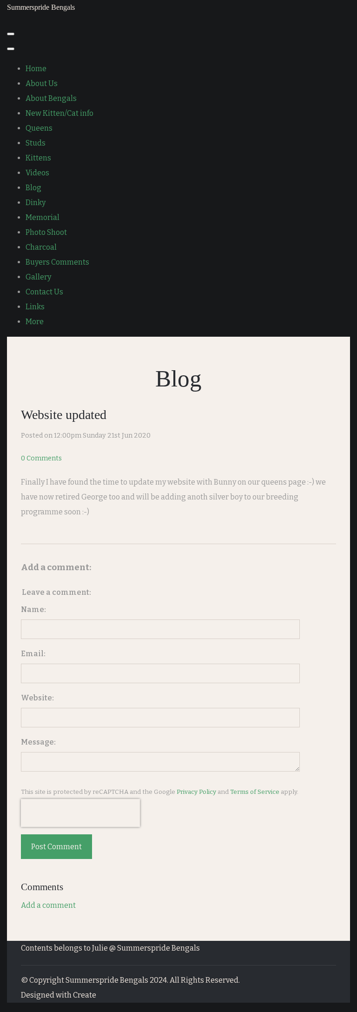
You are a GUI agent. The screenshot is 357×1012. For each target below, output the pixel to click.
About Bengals (51, 98)
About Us (42, 83)
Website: (37, 697)
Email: (33, 653)
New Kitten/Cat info (59, 113)
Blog (33, 187)
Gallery (38, 277)
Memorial (43, 217)
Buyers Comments (57, 262)
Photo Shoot (46, 232)
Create (84, 995)
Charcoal (41, 247)
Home (36, 68)
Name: (33, 609)
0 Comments (41, 458)
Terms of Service (254, 792)
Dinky (36, 202)
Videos (37, 172)
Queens (39, 128)
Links (35, 306)
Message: (38, 742)
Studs (36, 143)
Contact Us (44, 291)
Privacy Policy (196, 792)
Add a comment (48, 905)
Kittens (38, 157)
